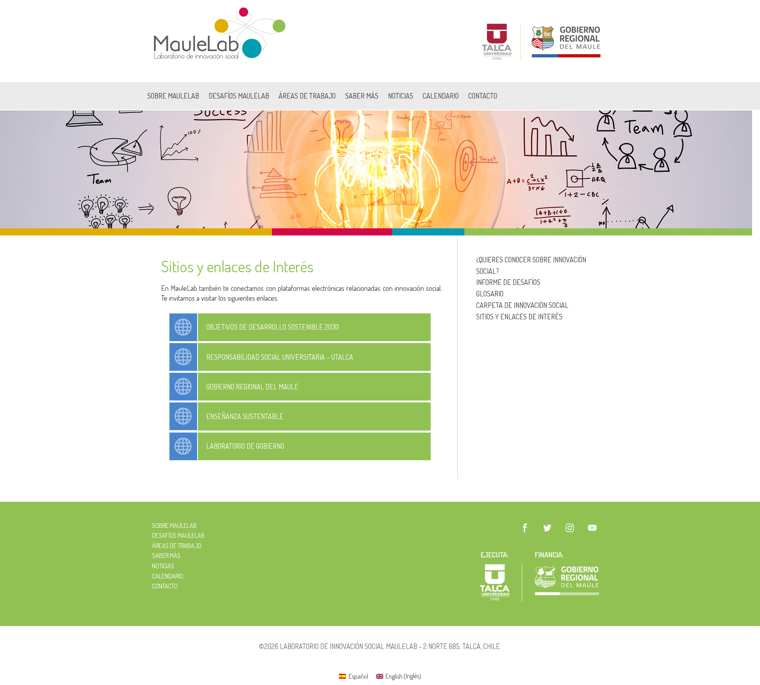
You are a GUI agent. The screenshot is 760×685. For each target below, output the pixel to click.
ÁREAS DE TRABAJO (307, 95)
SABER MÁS (361, 95)
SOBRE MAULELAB (173, 95)
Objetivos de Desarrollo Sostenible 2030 (272, 327)
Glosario (490, 293)
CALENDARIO (441, 95)
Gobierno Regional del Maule (252, 386)
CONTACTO (482, 95)
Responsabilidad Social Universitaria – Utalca (279, 357)
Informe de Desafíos (508, 282)
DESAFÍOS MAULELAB (239, 95)
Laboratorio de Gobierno (245, 446)
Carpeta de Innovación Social (522, 305)
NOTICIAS (400, 95)
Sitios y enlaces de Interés (519, 316)
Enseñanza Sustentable (244, 416)
